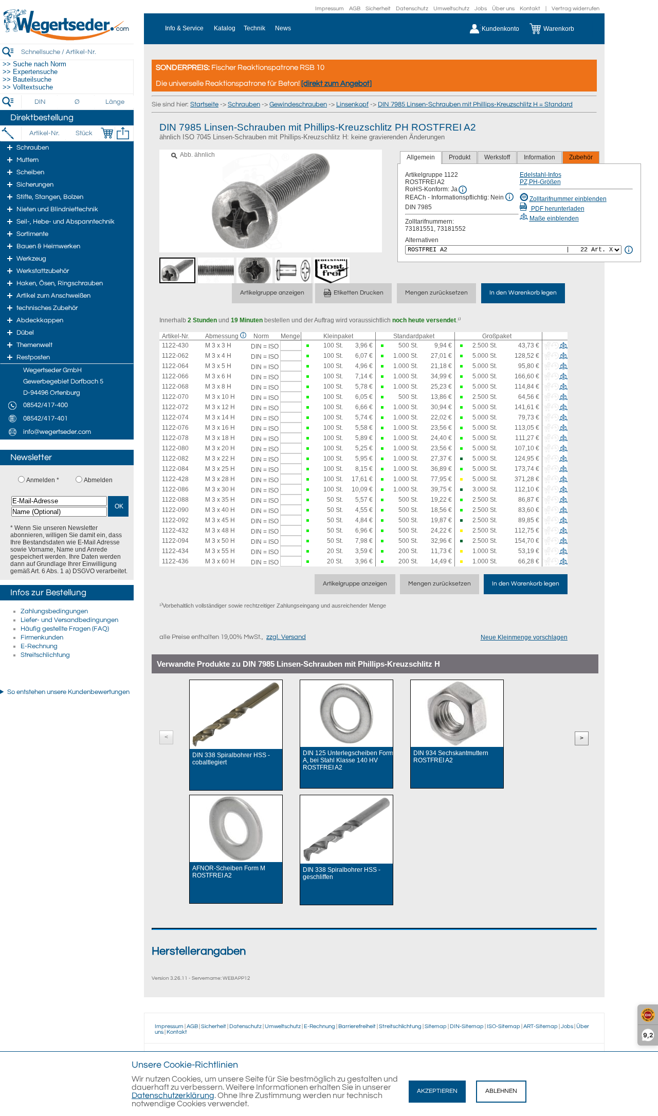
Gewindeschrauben (298, 104)
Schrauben (244, 104)
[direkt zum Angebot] (336, 83)
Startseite (204, 104)
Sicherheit (378, 8)
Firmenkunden (42, 637)
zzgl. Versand (286, 637)
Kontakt (530, 8)
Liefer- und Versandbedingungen (69, 620)
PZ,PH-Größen (540, 182)
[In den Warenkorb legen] (107, 133)
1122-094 (175, 540)
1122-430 (175, 345)
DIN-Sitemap (467, 1026)
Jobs (480, 8)
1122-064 (175, 366)
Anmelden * (42, 480)
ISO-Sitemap (503, 1026)
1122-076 (175, 427)
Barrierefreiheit (357, 1026)
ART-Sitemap (540, 1026)
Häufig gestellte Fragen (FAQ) (65, 628)
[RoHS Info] (463, 190)
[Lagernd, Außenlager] (461, 459)
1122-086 (175, 489)
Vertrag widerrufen (575, 8)
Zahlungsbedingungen (54, 611)
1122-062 (175, 355)
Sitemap (436, 1026)
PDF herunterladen (556, 208)
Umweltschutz (451, 8)
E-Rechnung (39, 646)
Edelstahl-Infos (540, 174)
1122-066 (175, 376)
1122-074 (175, 417)
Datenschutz (412, 8)
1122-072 (175, 407)
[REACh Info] (509, 197)
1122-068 (175, 386)
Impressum (329, 8)
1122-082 (175, 458)
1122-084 (175, 468)
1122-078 (175, 438)
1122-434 (175, 551)
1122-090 (175, 510)
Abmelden (98, 480)
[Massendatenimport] (123, 133)
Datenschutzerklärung (173, 1095)
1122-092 (175, 520)
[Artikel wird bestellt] (461, 479)
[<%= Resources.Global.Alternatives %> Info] (629, 250)
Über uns (503, 8)
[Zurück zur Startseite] (67, 38)
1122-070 (175, 396)
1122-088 (175, 499)
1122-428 (175, 479)
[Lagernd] (307, 345)
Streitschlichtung (45, 654)
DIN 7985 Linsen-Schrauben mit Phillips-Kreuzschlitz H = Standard (475, 104)
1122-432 (175, 530)
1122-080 (175, 448)
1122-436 (175, 561)
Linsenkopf (352, 104)
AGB (354, 8)
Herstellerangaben (199, 951)
